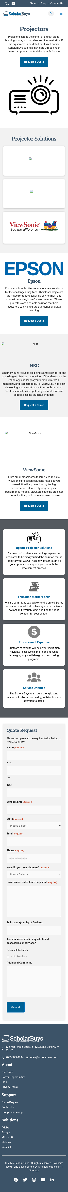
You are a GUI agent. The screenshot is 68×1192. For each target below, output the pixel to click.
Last (9, 777)
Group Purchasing (12, 1112)
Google (6, 1132)
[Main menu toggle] (61, 13)
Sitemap (34, 1170)
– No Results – (19, 956)
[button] (51, 13)
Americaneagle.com (49, 1166)
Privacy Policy (10, 1086)
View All (6, 1147)
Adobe (5, 1127)
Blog (4, 1082)
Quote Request (10, 1102)
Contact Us (8, 1107)
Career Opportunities (13, 1077)
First (9, 762)
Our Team (7, 1072)
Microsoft (7, 1137)
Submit (15, 1007)
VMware (6, 1142)
